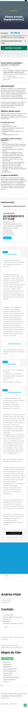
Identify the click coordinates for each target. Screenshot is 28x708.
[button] (14, 48)
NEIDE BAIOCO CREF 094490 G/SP (14, 206)
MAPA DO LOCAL (7, 237)
